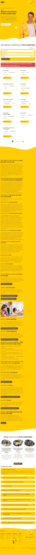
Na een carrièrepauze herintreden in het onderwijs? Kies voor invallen (6, 450)
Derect (3, 422)
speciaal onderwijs (5, 215)
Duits (8, 237)
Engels (6, 237)
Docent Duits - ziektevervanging (6, 113)
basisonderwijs (6, 211)
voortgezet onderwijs (5, 233)
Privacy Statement (33, 548)
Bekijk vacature (6, 77)
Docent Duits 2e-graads (8, 84)
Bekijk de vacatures (5, 24)
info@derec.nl (21, 541)
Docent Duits (5, 70)
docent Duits (8, 191)
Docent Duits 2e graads (8, 99)
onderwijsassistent (4, 210)
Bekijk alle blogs (17, 463)
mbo (22, 257)
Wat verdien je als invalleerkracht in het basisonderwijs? (29, 450)
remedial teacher (18, 208)
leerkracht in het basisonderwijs (16, 192)
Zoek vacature (4, 59)
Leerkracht (6, 208)
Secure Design (12, 547)
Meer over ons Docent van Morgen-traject (9, 408)
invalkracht (8, 192)
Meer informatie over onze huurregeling (9, 328)
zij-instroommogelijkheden (14, 376)
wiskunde (15, 235)
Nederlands (12, 237)
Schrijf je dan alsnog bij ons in (9, 366)
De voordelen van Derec (6, 283)
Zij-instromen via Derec (6, 381)
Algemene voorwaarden (30, 547)
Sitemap (23, 547)
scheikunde (3, 237)
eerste (3, 18)
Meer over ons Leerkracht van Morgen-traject (10, 396)
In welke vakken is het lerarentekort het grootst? (18, 450)
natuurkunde (13, 191)
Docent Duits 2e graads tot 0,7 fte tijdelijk (8, 128)
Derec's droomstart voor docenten (8, 298)
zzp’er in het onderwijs (8, 265)
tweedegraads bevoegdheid (11, 18)
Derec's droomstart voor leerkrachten (8, 295)
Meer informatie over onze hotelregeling (9, 339)
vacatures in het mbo (17, 261)
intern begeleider (12, 208)
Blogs (20, 534)
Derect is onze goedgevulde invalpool (7, 415)
